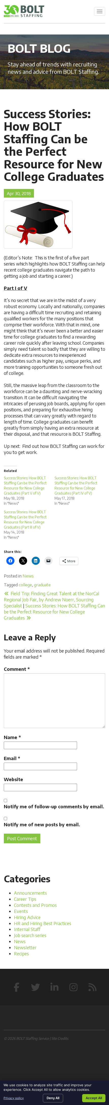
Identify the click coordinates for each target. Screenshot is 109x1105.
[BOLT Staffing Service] (24, 11)
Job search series (30, 935)
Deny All (53, 1098)
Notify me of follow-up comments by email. (54, 806)
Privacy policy (14, 1098)
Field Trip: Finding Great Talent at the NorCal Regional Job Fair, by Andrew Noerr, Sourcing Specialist (51, 599)
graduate (42, 584)
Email (12, 758)
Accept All (94, 1098)
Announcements (30, 893)
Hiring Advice (27, 917)
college (25, 584)
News (28, 575)
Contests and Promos (35, 905)
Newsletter (25, 947)
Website (13, 779)
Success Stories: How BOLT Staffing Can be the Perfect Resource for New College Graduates (54, 612)
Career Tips (25, 899)
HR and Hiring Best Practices (42, 923)
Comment (17, 669)
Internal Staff (27, 929)
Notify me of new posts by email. (42, 824)
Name (12, 737)
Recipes (21, 953)
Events (21, 911)
